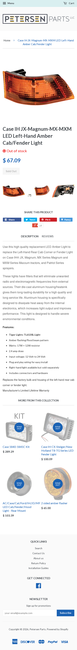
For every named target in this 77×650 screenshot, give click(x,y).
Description (29, 236)
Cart (71, 3)
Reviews (48, 236)
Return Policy (38, 563)
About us (38, 558)
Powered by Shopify (57, 629)
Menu (10, 3)
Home (6, 40)
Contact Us (38, 553)
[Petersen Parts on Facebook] (38, 586)
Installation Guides (38, 568)
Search (38, 548)
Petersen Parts (38, 629)
